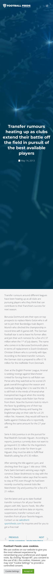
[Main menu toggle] (47, 6)
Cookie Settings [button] (12, 571)
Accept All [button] (28, 571)
